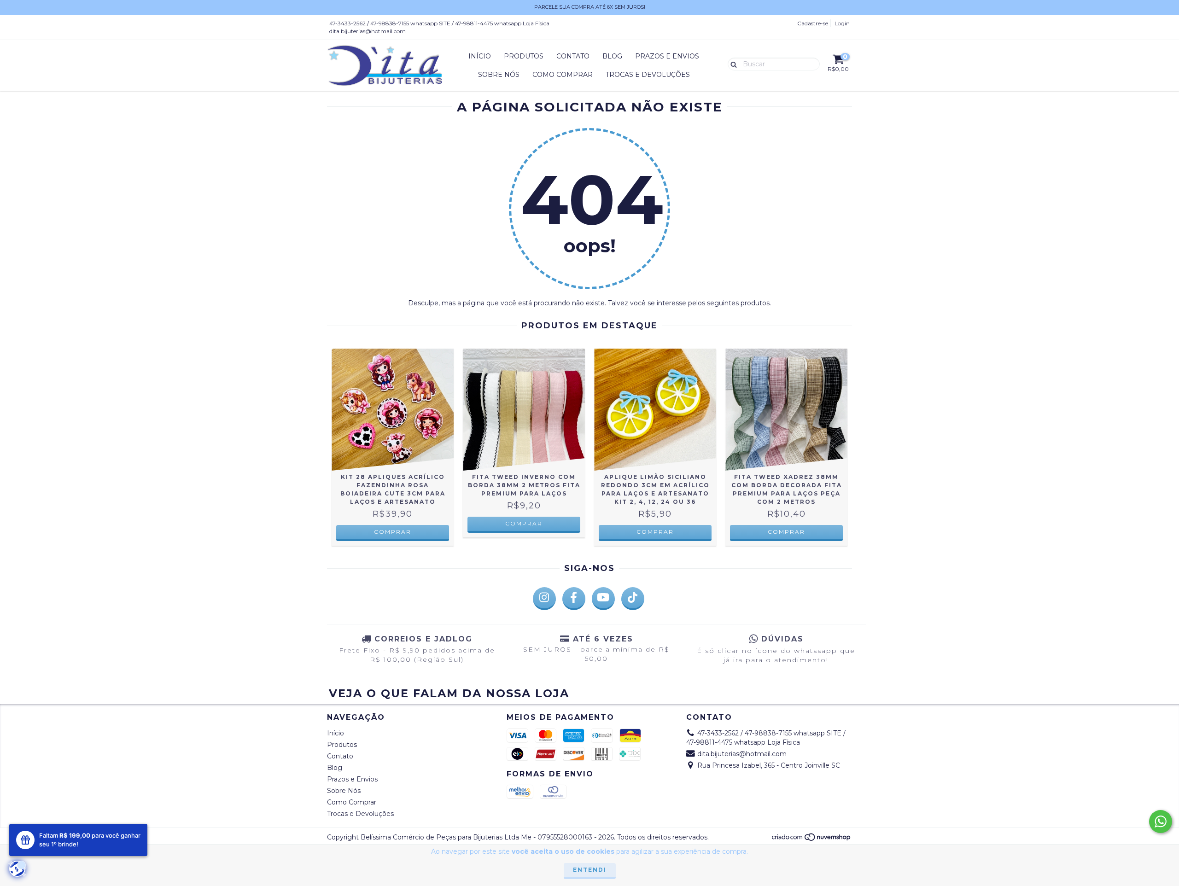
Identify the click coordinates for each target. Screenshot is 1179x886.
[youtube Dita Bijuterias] (603, 598)
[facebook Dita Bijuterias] (573, 598)
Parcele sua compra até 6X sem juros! (589, 7)
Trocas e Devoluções (648, 74)
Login (842, 23)
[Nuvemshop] (811, 839)
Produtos (523, 56)
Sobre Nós (498, 74)
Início (479, 56)
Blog (612, 56)
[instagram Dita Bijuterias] (544, 598)
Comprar (392, 531)
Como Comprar (562, 74)
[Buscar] (731, 63)
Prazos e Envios (667, 56)
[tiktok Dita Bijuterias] (632, 598)
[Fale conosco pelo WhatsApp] (1160, 821)
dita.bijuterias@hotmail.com (367, 31)
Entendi (590, 869)
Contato (573, 56)
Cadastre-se (812, 23)
